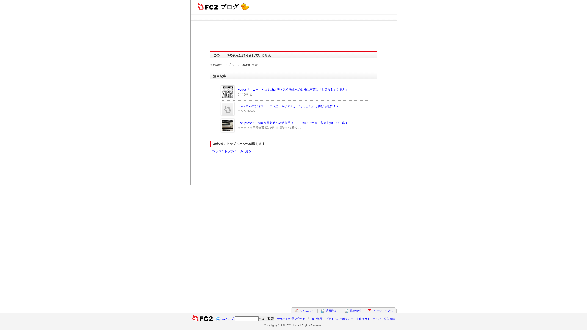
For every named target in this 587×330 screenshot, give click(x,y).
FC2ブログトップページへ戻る (230, 151)
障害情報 (355, 310)
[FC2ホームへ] (202, 318)
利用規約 (331, 310)
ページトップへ (383, 310)
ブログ (229, 6)
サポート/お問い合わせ (291, 318)
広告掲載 (389, 318)
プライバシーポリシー (339, 318)
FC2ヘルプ (227, 318)
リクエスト (307, 310)
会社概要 (317, 318)
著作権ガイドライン (368, 318)
